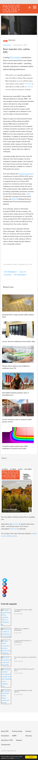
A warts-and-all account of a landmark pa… (22, 641)
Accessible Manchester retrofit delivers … (23, 691)
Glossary (28, 736)
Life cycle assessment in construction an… (25, 658)
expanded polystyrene (26, 174)
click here (30, 86)
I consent (31, 757)
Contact (28, 731)
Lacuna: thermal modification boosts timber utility (18, 341)
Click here (28, 84)
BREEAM (15, 199)
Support (19, 740)
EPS (11, 57)
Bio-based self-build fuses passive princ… (24, 669)
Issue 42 (23, 272)
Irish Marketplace (10, 272)
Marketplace (7, 45)
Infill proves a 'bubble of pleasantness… (21, 629)
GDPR (14, 736)
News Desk (11, 40)
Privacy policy (17, 731)
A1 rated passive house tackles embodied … (23, 610)
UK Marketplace (20, 275)
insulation (17, 57)
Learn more (17, 758)
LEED (28, 194)
